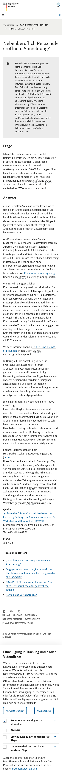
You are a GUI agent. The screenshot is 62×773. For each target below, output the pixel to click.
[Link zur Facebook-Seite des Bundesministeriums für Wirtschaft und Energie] (3, 611)
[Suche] (58, 15)
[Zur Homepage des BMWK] (12, 6)
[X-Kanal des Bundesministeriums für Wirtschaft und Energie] (18, 611)
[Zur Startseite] (58, 4)
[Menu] (3, 15)
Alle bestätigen (44, 710)
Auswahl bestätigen (15, 710)
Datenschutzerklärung (24, 768)
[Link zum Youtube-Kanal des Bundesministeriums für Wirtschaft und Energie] (11, 611)
